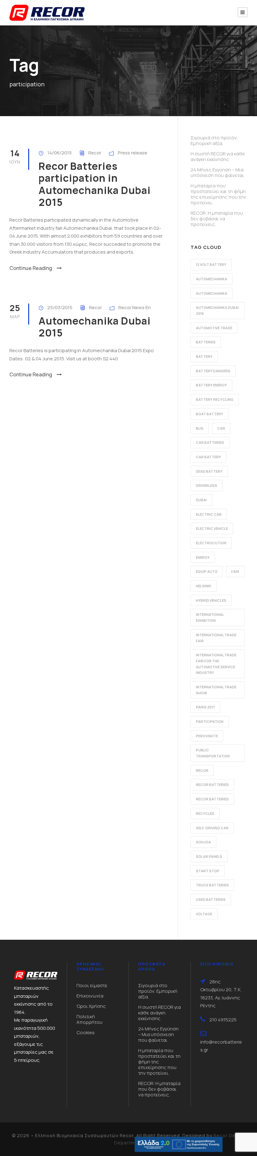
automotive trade (214, 327)
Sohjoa (203, 842)
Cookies (85, 1032)
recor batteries (212, 784)
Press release (132, 152)
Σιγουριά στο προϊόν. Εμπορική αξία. (214, 140)
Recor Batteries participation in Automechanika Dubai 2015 (95, 184)
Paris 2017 (205, 707)
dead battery (209, 471)
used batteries (211, 899)
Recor (94, 152)
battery (204, 356)
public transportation (213, 753)
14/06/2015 (59, 152)
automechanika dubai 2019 (217, 310)
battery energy (211, 385)
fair (235, 571)
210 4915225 (223, 1019)
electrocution (211, 542)
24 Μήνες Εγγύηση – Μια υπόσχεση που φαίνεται (217, 172)
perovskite (207, 736)
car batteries (210, 442)
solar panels (209, 856)
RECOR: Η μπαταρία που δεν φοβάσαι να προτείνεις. (217, 219)
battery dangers (213, 370)
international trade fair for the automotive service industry (216, 664)
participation (209, 721)
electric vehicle (212, 528)
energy (203, 557)
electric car (209, 514)
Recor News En (134, 307)
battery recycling (214, 399)
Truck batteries (212, 885)
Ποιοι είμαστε (92, 985)
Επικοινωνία (89, 995)
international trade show (216, 690)
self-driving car (212, 827)
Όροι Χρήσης (91, 1006)
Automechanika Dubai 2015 (95, 327)
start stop (207, 870)
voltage (204, 913)
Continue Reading (30, 268)
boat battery (209, 413)
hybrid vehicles (211, 600)
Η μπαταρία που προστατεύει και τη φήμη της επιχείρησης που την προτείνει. (218, 194)
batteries (206, 342)
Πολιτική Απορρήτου (89, 1019)
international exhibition (210, 617)
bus (199, 428)
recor (202, 770)
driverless (206, 485)
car (221, 428)
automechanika (211, 279)
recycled (205, 813)
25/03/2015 (59, 307)
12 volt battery (211, 264)
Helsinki (203, 585)
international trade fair (216, 637)
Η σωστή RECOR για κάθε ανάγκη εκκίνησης (218, 156)
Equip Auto (207, 571)
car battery (208, 456)
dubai (201, 499)
